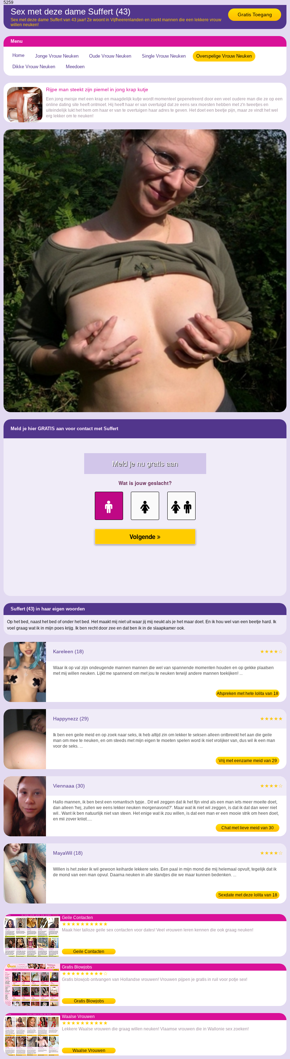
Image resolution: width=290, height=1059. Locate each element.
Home (18, 55)
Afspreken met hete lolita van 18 (247, 693)
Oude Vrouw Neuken (110, 56)
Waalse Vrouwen (88, 1050)
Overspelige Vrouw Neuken (224, 56)
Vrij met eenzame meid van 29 (248, 760)
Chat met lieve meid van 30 (247, 827)
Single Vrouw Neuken (164, 56)
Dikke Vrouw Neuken (33, 66)
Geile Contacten (88, 951)
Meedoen (75, 66)
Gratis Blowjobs (89, 1001)
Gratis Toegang (255, 14)
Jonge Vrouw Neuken (57, 56)
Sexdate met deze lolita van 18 (247, 895)
